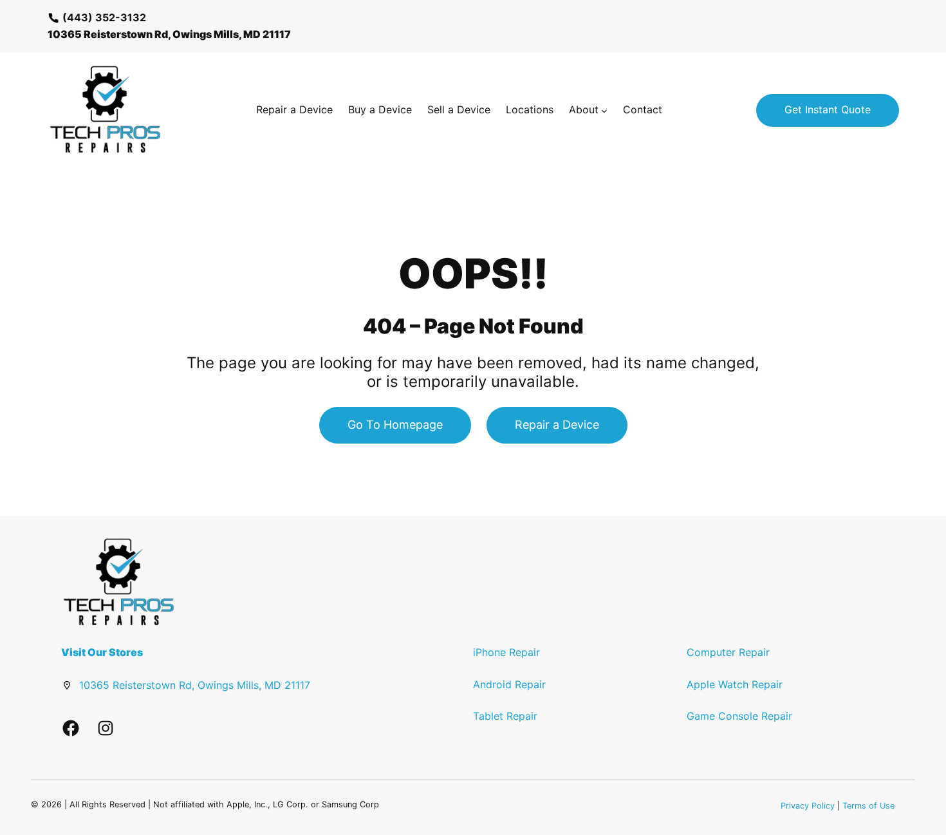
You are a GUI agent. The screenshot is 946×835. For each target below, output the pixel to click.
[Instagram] (105, 728)
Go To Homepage (395, 424)
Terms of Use (868, 806)
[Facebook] (70, 728)
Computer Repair (728, 652)
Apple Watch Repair (735, 684)
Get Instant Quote (827, 109)
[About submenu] (604, 110)
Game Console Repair (739, 715)
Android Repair (509, 684)
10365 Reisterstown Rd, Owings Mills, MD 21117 (194, 685)
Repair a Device (557, 424)
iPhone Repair (506, 652)
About (583, 109)
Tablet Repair (505, 715)
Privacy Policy (808, 806)
